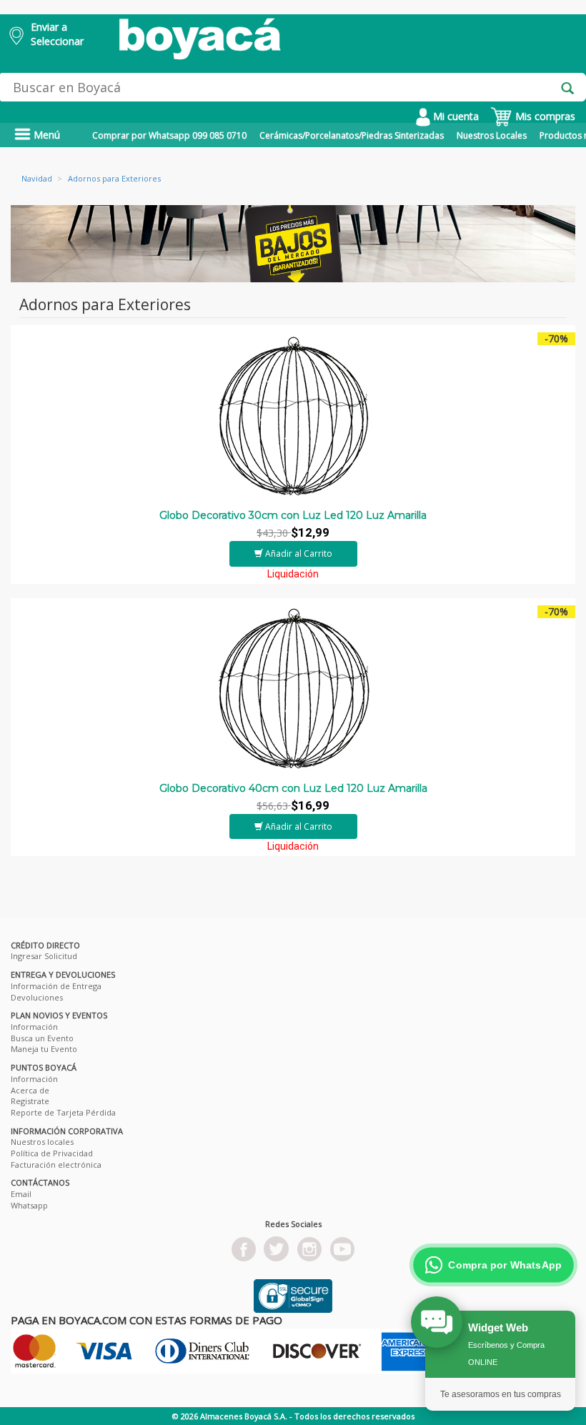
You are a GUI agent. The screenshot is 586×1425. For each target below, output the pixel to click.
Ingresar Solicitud (44, 955)
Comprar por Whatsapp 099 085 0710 (169, 135)
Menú (45, 134)
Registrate (30, 1101)
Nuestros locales (42, 1141)
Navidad (36, 178)
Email (21, 1193)
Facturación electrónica (56, 1164)
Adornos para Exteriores (114, 178)
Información (34, 1026)
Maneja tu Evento (44, 1048)
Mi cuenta (454, 116)
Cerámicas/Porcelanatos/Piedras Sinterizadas (351, 135)
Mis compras (543, 116)
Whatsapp (29, 1205)
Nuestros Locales (492, 135)
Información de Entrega (56, 985)
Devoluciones (37, 997)
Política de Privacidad (52, 1153)
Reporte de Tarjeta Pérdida (63, 1112)
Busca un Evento (42, 1038)
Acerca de (30, 1090)
